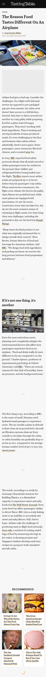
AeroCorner (8, 450)
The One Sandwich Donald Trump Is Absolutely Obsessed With (12, 658)
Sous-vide (7, 530)
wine (27, 152)
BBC (13, 157)
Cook (5, 12)
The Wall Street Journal (24, 504)
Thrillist (17, 176)
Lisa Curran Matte (13, 32)
